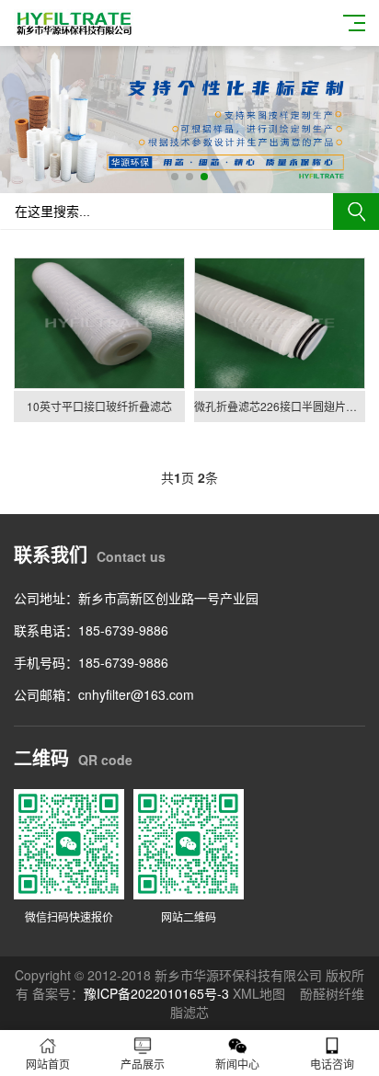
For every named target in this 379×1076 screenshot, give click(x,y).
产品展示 (143, 1063)
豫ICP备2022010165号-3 (156, 993)
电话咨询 (332, 1063)
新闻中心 (237, 1063)
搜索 (356, 211)
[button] (174, 176)
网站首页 (48, 1063)
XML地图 (259, 993)
